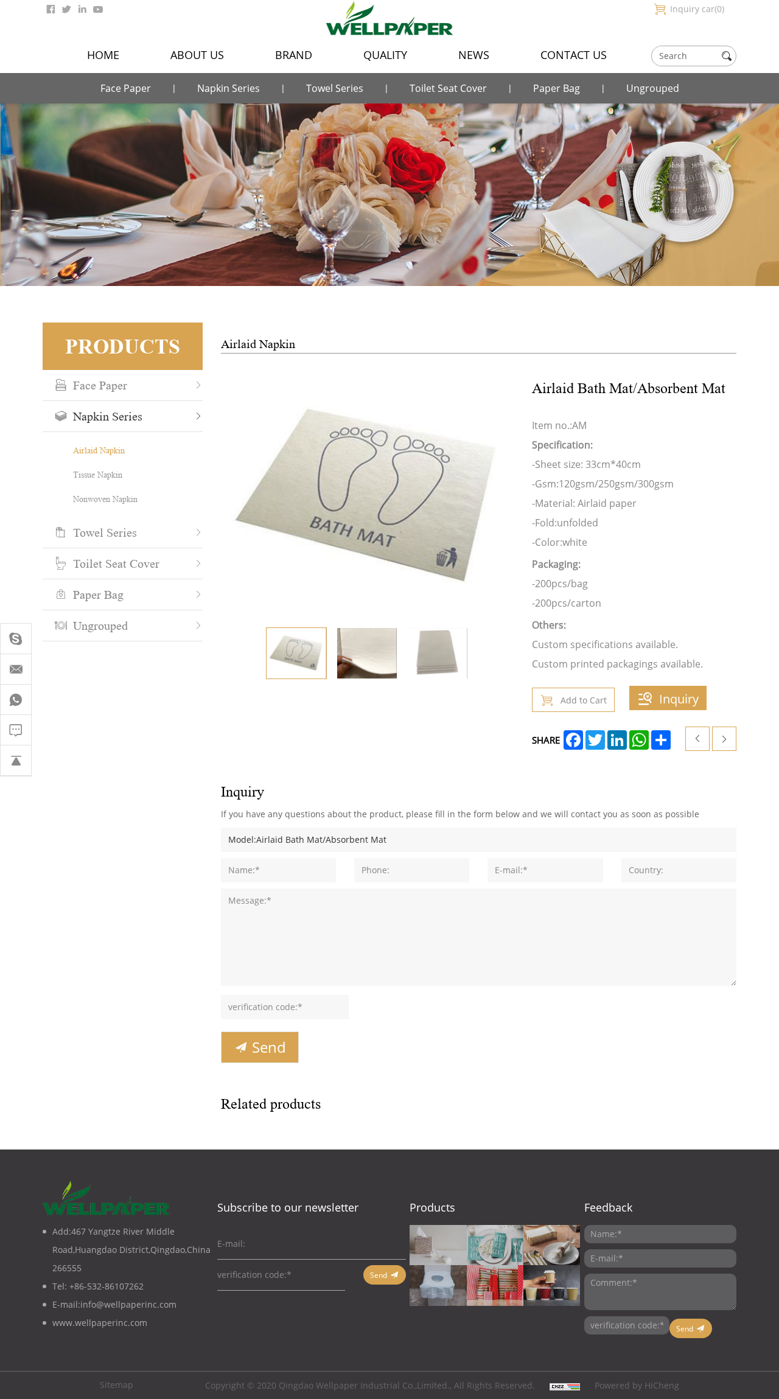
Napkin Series (228, 88)
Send (269, 1047)
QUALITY (385, 54)
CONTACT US (573, 54)
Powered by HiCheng (637, 1385)
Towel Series (334, 88)
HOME (103, 54)
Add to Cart (584, 700)
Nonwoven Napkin (105, 498)
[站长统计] (565, 1385)
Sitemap (116, 1384)
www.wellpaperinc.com (99, 1322)
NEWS (473, 54)
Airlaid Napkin (99, 450)
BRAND (293, 54)
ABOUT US (197, 54)
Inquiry (679, 698)
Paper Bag (556, 88)
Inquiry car (696, 9)
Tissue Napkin (97, 474)
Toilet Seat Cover (448, 88)
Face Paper (125, 88)
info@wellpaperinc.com (128, 1304)
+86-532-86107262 (106, 1286)
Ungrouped (652, 88)
